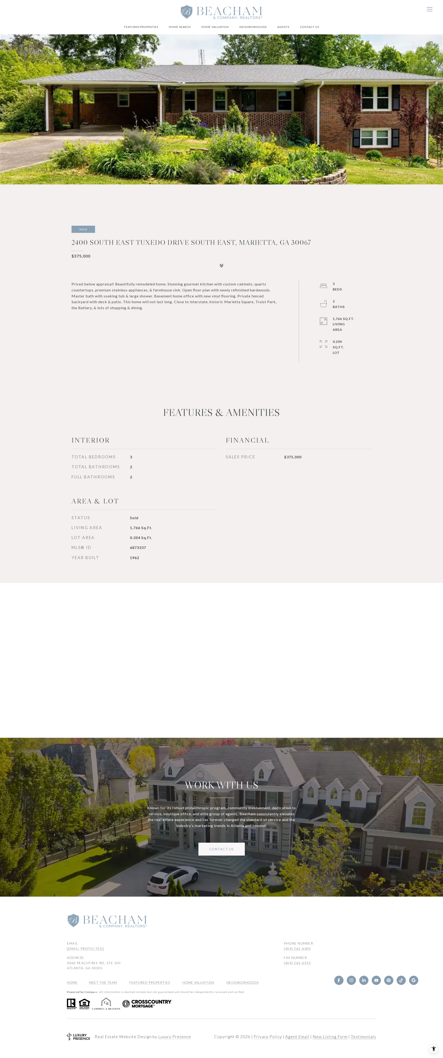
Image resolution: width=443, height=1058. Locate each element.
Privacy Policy (268, 1036)
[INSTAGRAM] (351, 980)
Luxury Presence (174, 1036)
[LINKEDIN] (363, 980)
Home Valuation (215, 27)
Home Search (180, 27)
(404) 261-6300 (297, 949)
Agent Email (297, 1036)
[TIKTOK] (401, 980)
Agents (283, 27)
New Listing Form (330, 1036)
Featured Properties (141, 27)
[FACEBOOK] (338, 980)
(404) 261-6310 (297, 963)
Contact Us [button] (221, 849)
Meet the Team (103, 982)
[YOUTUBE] (376, 980)
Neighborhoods (253, 27)
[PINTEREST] (388, 980)
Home (72, 982)
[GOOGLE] (413, 980)
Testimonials (363, 1036)
